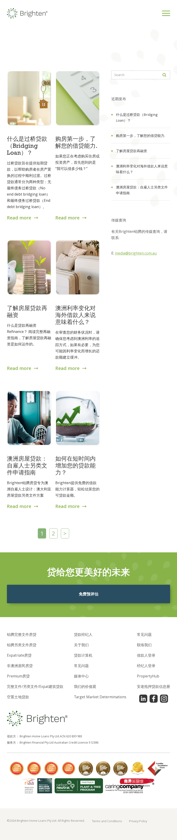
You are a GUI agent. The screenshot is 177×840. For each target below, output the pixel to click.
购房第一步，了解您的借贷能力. (140, 135)
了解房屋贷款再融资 (131, 150)
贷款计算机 (83, 655)
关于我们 (81, 644)
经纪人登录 (146, 665)
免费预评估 (88, 594)
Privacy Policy (138, 821)
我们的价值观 (85, 686)
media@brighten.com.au (136, 253)
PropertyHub (148, 676)
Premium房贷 (18, 676)
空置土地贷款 (18, 696)
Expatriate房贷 (19, 655)
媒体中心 (81, 676)
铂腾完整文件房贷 (21, 634)
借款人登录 (146, 655)
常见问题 (81, 665)
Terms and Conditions (107, 821)
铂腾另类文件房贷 (21, 644)
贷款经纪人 (83, 634)
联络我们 (144, 644)
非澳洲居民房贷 (20, 665)
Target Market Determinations (100, 696)
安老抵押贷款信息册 (153, 686)
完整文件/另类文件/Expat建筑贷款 (35, 686)
